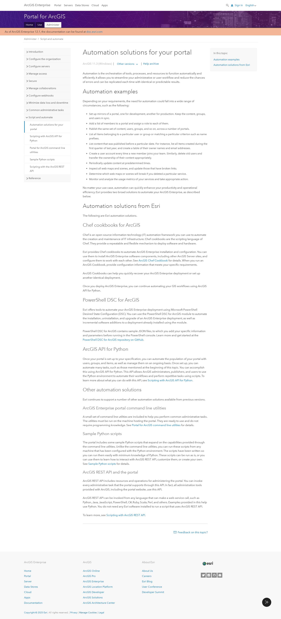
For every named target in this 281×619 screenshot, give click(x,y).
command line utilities (156, 425)
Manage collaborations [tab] (42, 88)
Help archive (150, 63)
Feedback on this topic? (193, 532)
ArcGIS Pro (89, 576)
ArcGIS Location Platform (98, 586)
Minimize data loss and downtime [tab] (48, 102)
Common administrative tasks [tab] (46, 110)
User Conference (152, 586)
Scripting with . (170, 380)
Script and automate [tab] (41, 117)
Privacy (73, 612)
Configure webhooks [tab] (41, 95)
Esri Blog (147, 581)
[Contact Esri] (219, 575)
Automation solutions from (232, 64)
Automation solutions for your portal (46, 126)
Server (28, 581)
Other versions (125, 63)
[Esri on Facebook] (208, 575)
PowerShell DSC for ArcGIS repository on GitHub (113, 339)
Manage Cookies (88, 612)
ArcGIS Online (91, 570)
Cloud (95, 5)
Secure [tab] (33, 80)
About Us (147, 570)
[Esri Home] (207, 563)
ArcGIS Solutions (93, 597)
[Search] (227, 5)
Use (40, 24)
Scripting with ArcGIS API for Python (46, 138)
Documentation (33, 602)
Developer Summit (153, 592)
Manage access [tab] (38, 73)
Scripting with (125, 515)
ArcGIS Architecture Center (99, 602)
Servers (68, 5)
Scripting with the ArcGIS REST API (47, 168)
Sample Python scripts (42, 159)
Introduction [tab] (36, 51)
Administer (53, 24)
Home (29, 24)
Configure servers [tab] (39, 66)
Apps (104, 5)
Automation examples (227, 59)
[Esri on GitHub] (214, 575)
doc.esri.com (94, 31)
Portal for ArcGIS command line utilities (47, 150)
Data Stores (82, 5)
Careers (146, 576)
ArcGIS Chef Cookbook (153, 260)
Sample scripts (102, 463)
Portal (57, 5)
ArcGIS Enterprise (37, 5)
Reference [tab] (35, 178)
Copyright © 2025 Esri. (36, 612)
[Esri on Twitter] (203, 575)
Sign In (239, 5)
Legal (101, 612)
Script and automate (51, 39)
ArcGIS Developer (93, 592)
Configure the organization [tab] (45, 59)
